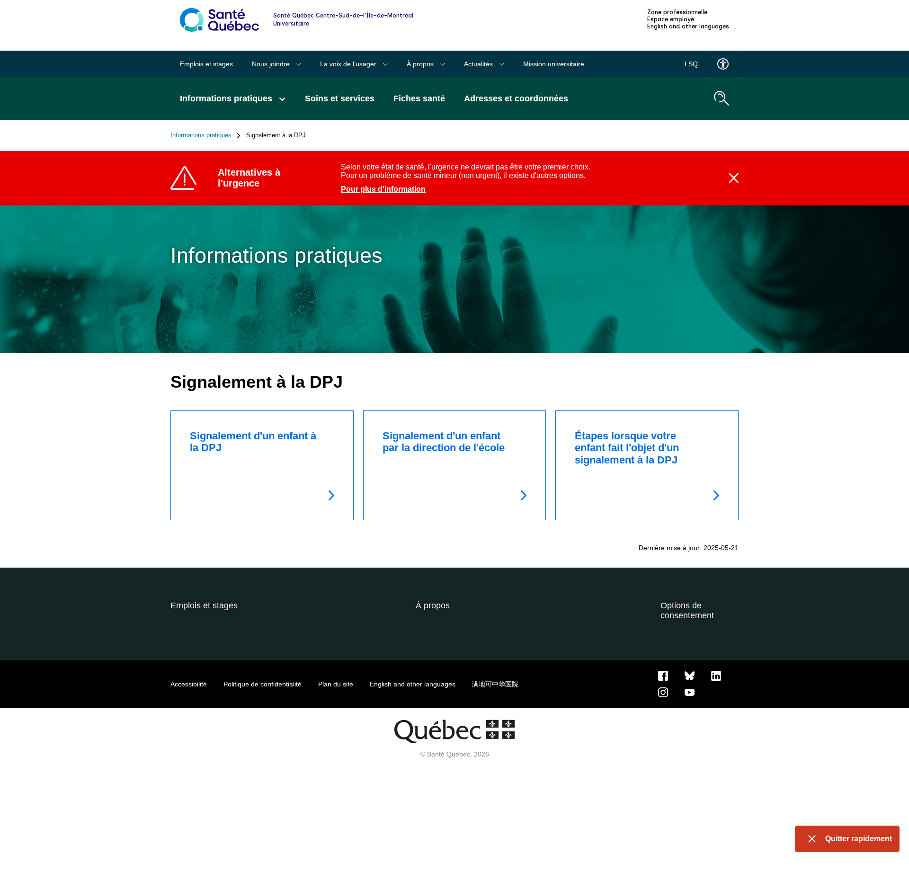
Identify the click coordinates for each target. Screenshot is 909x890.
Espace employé (670, 19)
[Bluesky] (690, 675)
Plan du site (335, 684)
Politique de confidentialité (262, 684)
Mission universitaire (553, 64)
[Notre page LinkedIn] (716, 675)
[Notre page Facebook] (663, 675)
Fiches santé (419, 98)
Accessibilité (188, 684)
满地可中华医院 (495, 684)
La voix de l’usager (349, 64)
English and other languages (688, 26)
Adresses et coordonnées (516, 98)
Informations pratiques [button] (227, 98)
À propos (421, 64)
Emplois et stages (206, 64)
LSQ (691, 64)
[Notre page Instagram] (663, 692)
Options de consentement (687, 610)
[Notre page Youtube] (690, 692)
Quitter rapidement (858, 839)
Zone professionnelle (677, 12)
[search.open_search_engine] (721, 98)
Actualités (479, 64)
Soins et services (339, 98)
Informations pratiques (201, 135)
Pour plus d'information (383, 189)
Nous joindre (272, 64)
